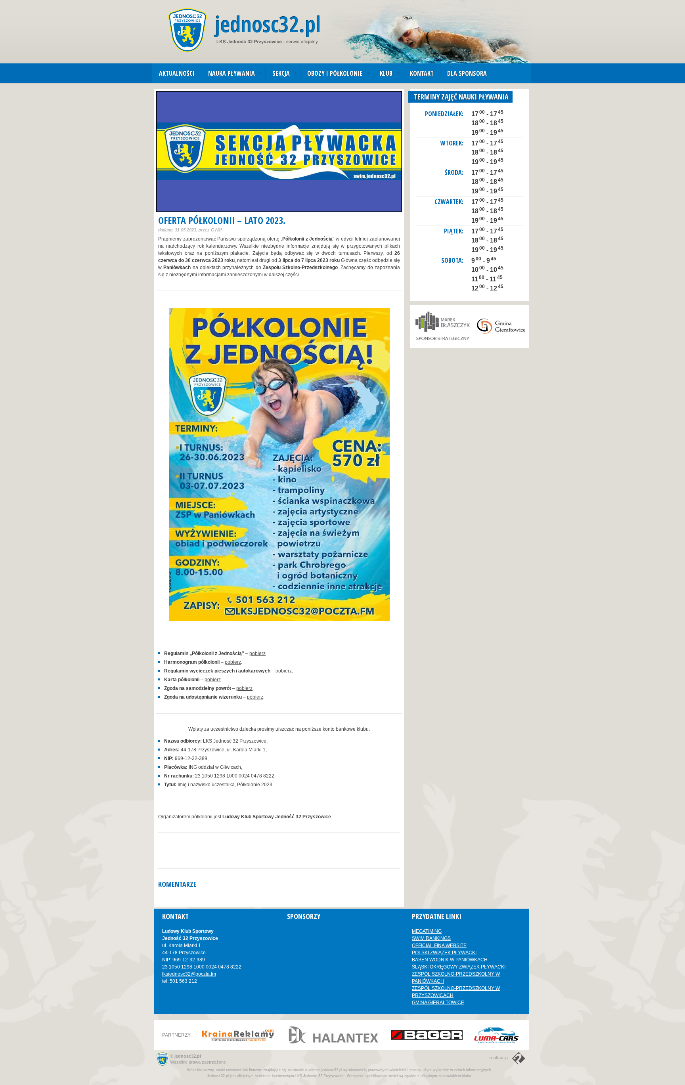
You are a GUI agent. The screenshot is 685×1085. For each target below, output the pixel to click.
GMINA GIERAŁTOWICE (438, 1002)
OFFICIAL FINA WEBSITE (439, 945)
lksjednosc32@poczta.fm (189, 974)
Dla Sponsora (467, 73)
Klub (386, 73)
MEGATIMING (427, 931)
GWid (216, 229)
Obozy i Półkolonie (334, 73)
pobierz (257, 653)
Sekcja (281, 73)
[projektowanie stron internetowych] (517, 1057)
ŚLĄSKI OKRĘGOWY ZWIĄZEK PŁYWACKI (458, 967)
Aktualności (177, 73)
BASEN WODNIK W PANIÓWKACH (450, 960)
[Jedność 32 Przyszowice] (244, 30)
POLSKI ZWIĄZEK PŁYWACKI (444, 952)
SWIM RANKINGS (431, 938)
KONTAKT (422, 73)
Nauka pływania (231, 73)
